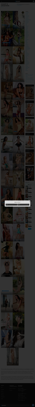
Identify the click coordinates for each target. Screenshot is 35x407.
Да (6, 204)
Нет (18, 204)
